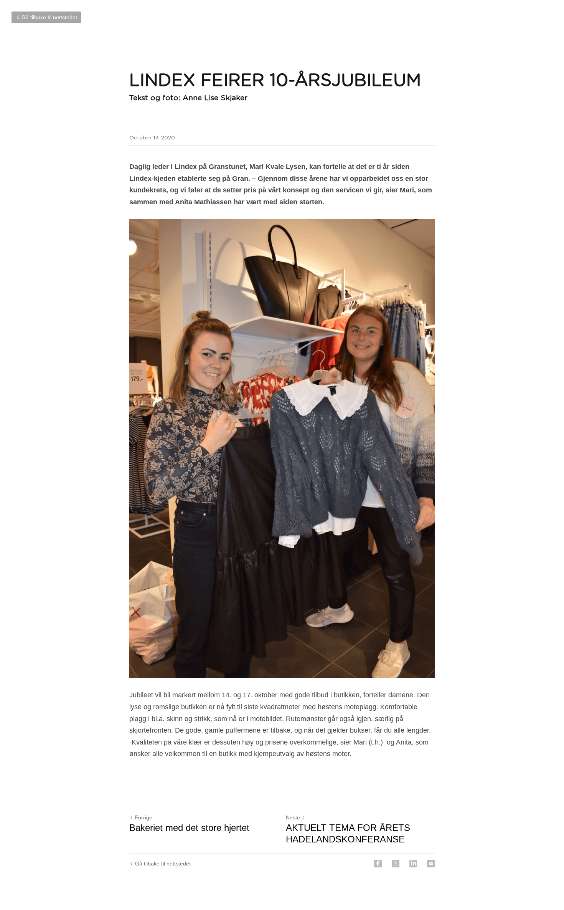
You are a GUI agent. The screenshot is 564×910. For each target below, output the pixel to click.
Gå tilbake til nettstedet (49, 17)
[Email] (431, 863)
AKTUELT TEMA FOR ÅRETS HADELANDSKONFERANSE (348, 833)
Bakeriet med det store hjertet (189, 827)
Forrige (143, 817)
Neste (293, 817)
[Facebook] (378, 863)
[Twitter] (395, 863)
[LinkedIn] (413, 863)
